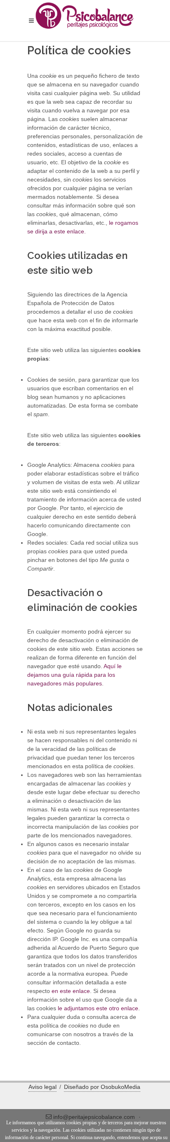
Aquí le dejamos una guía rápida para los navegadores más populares (74, 675)
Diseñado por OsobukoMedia (102, 1087)
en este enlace (71, 991)
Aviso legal (42, 1087)
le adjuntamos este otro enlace (98, 1008)
